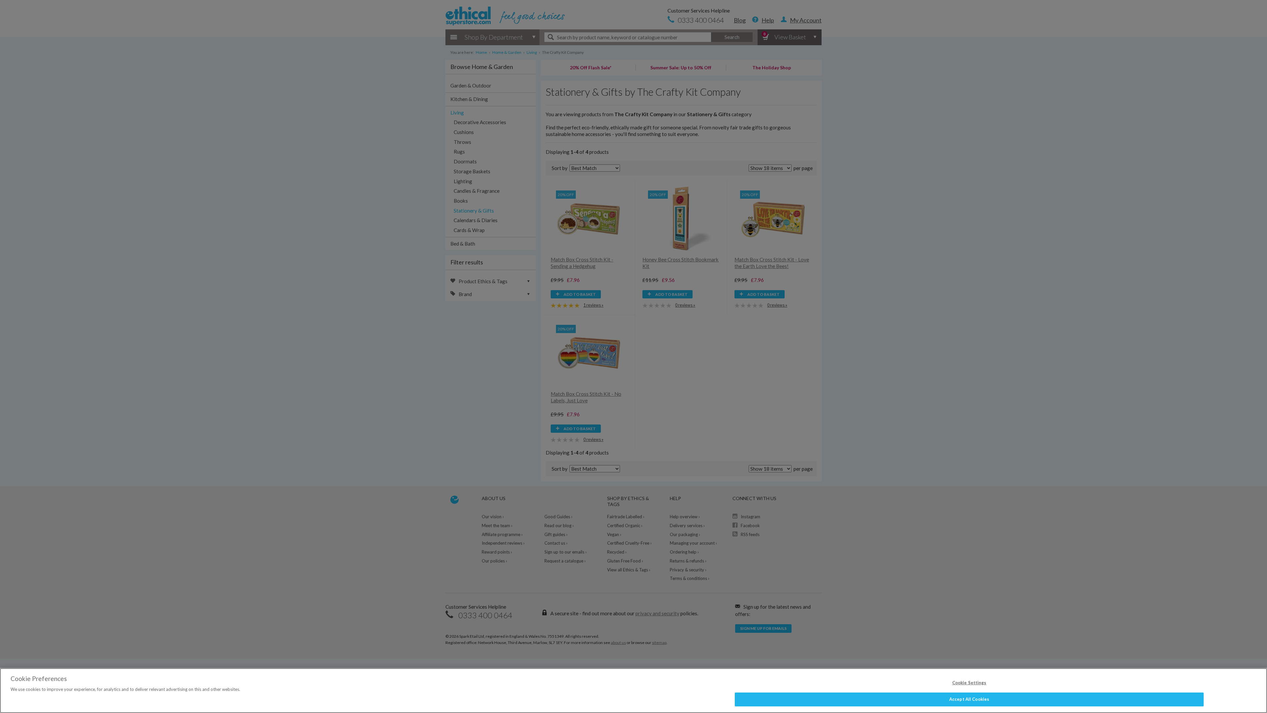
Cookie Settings (969, 682)
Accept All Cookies (969, 699)
